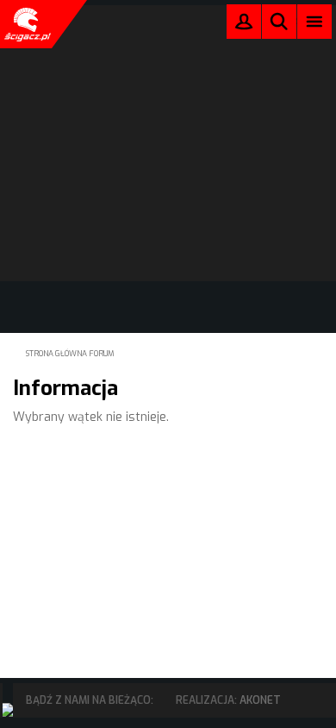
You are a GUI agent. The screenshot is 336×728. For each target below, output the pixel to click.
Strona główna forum (70, 353)
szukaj (279, 21)
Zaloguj (244, 25)
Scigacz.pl (26, 24)
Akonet (260, 700)
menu (314, 21)
